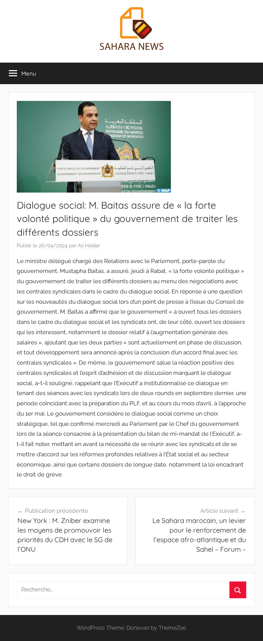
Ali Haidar (89, 246)
